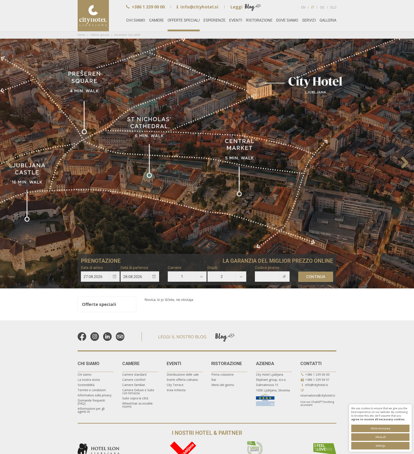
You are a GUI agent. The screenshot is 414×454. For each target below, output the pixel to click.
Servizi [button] (309, 20)
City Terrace (175, 385)
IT (312, 7)
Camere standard (134, 374)
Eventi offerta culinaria (182, 380)
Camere (131, 363)
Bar (213, 380)
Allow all (380, 437)
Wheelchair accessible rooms (137, 404)
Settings (380, 446)
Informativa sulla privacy (94, 395)
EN (303, 7)
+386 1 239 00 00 (148, 7)
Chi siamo (88, 363)
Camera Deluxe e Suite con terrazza (138, 391)
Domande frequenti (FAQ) (91, 401)
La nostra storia (89, 380)
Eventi (174, 363)
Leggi (236, 7)
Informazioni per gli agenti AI (91, 410)
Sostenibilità (86, 385)
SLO (333, 7)
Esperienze (215, 20)
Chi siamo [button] (135, 20)
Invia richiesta (176, 390)
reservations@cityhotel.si (317, 395)
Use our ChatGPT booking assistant (317, 403)
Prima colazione (222, 374)
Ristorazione (226, 363)
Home (93, 15)
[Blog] (225, 337)
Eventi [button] (235, 20)
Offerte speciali (184, 20)
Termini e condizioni (92, 390)
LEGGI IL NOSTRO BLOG (182, 337)
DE (322, 7)
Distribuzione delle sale (183, 374)
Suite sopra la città (135, 398)
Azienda (265, 363)
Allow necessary (380, 428)
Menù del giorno (222, 385)
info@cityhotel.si (199, 7)
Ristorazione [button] (259, 20)
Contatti (310, 363)
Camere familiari (133, 385)
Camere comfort (134, 380)
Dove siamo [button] (287, 20)
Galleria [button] (328, 20)
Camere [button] (156, 20)
